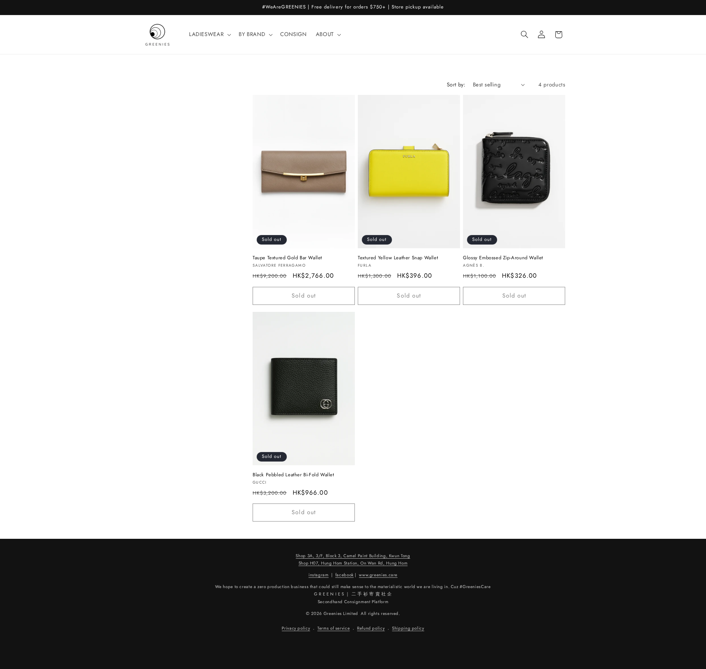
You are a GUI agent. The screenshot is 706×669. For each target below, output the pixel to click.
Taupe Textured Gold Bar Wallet (287, 258)
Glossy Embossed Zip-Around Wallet (503, 258)
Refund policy (371, 628)
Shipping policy (408, 628)
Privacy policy (296, 628)
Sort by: (456, 85)
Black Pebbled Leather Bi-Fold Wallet (293, 475)
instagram (319, 575)
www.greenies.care (378, 575)
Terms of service (333, 628)
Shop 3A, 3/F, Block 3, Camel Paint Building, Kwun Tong (353, 556)
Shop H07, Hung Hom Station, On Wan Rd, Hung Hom (353, 563)
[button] (209, 34)
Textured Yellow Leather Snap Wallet (398, 258)
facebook (344, 575)
